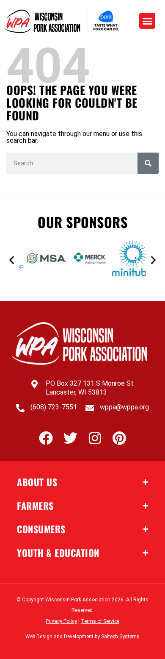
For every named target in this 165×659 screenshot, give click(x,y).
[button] (147, 21)
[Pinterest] (119, 438)
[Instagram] (95, 438)
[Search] (148, 163)
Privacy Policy (61, 621)
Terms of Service (100, 621)
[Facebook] (46, 438)
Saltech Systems (120, 637)
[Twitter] (70, 438)
